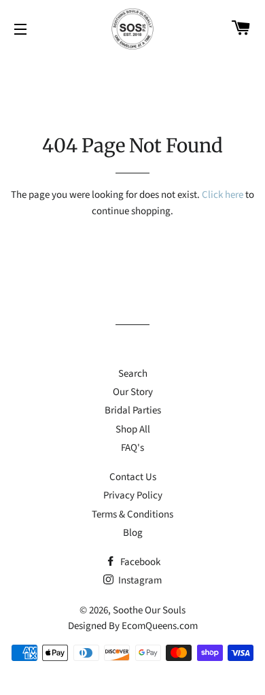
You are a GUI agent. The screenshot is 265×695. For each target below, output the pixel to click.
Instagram (139, 580)
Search (132, 374)
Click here (222, 195)
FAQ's (132, 448)
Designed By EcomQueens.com (133, 626)
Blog (133, 533)
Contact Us (132, 477)
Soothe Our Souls (149, 610)
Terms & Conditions (132, 514)
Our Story (133, 392)
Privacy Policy (132, 495)
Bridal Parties (133, 410)
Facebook (139, 562)
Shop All (133, 429)
